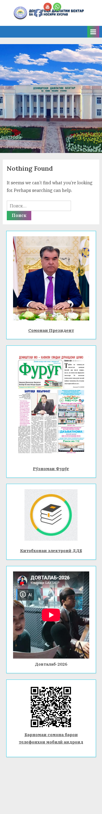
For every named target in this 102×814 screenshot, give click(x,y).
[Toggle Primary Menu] (93, 32)
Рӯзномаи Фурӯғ (51, 468)
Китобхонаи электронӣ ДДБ (51, 550)
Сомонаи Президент (51, 330)
